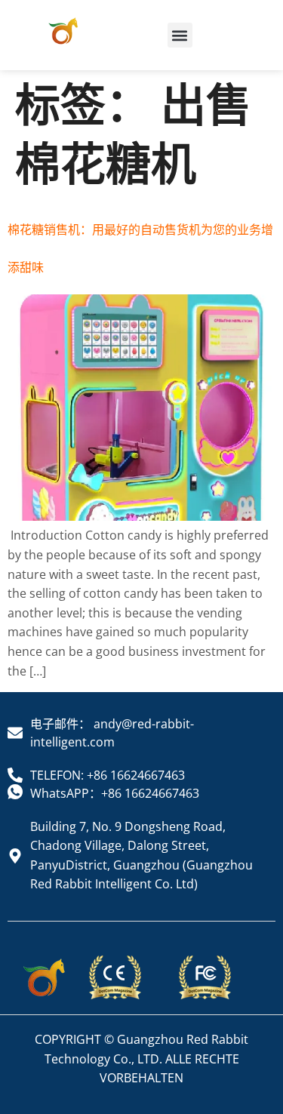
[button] (180, 35)
